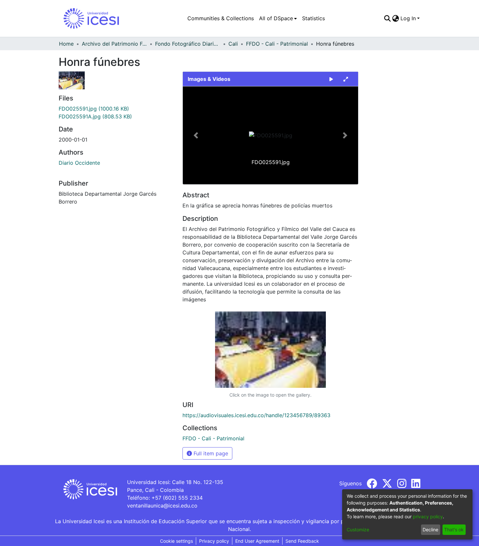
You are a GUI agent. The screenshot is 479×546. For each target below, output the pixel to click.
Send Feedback (302, 541)
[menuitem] (278, 18)
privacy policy (428, 516)
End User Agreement (257, 541)
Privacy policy (214, 541)
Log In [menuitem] (408, 18)
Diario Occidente (79, 162)
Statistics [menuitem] (313, 18)
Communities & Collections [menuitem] (220, 18)
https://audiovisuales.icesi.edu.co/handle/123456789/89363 (256, 415)
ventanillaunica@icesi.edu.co (162, 505)
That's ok (454, 529)
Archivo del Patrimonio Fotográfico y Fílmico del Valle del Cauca (114, 43)
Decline (430, 529)
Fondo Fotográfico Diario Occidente (187, 43)
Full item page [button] (210, 453)
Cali (233, 43)
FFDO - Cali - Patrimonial (277, 43)
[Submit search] (388, 18)
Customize (358, 529)
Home (66, 43)
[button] (196, 135)
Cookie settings (176, 541)
